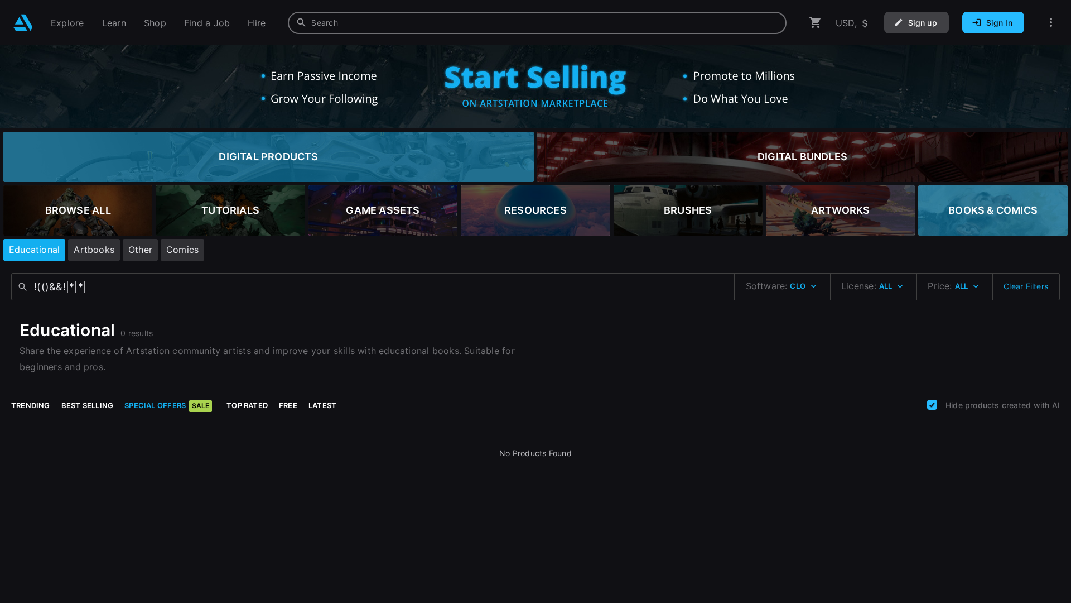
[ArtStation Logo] (23, 22)
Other (140, 249)
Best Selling (87, 405)
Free (288, 405)
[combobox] (537, 23)
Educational (34, 249)
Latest (322, 405)
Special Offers (166, 405)
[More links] (1051, 22)
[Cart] (815, 22)
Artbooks (94, 249)
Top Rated (247, 405)
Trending (30, 405)
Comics (182, 249)
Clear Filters (1026, 286)
